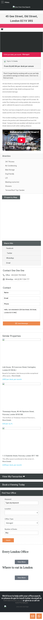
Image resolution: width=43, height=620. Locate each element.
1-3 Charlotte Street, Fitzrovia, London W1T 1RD (20, 456)
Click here (32, 76)
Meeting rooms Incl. (12, 182)
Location (8, 509)
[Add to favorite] (2, 30)
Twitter (9, 253)
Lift (6, 178)
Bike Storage (10, 170)
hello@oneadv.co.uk (12, 600)
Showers (8, 186)
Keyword (8, 499)
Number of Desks (11, 529)
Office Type (9, 519)
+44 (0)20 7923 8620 (18, 275)
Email (8, 263)
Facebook (9, 248)
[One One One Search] (21, 7)
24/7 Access (9, 162)
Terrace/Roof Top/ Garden (15, 190)
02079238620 (21, 602)
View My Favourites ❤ (13, 476)
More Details (16, 376)
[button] (21, 562)
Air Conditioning (11, 166)
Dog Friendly (9, 174)
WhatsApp (10, 258)
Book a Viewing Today (13, 484)
